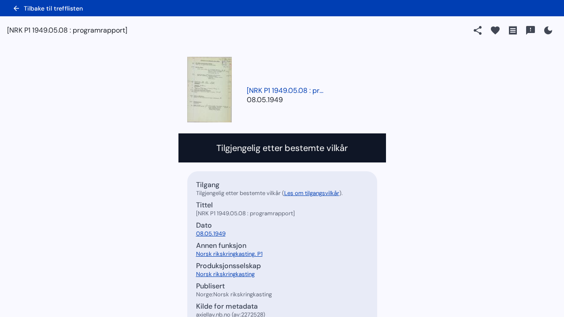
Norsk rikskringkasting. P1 (229, 254)
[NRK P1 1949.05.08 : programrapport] (286, 90)
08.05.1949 (265, 99)
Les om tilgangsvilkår (311, 193)
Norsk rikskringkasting (225, 274)
